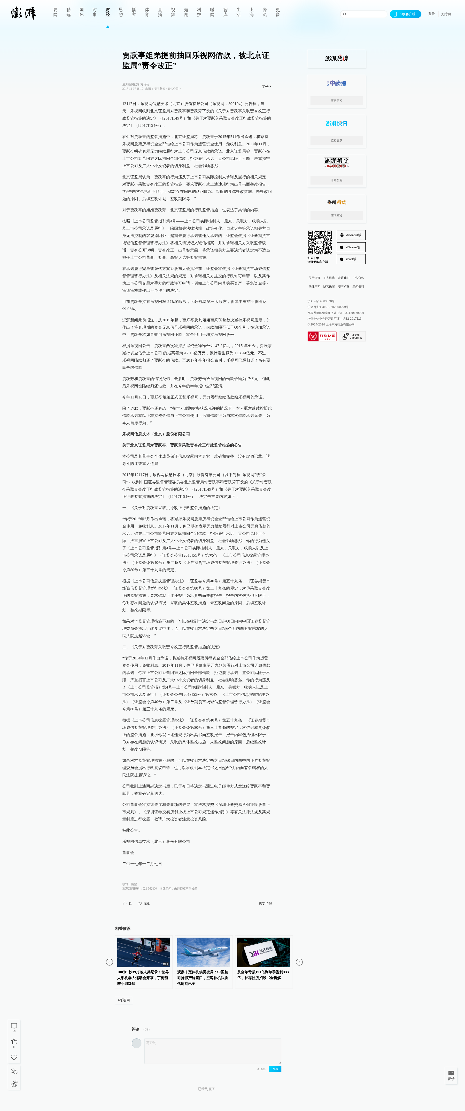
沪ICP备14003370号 (321, 301)
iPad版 (351, 259)
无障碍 (446, 14)
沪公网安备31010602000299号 (328, 307)
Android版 (353, 235)
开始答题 (336, 180)
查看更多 (336, 100)
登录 (431, 14)
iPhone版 (353, 247)
